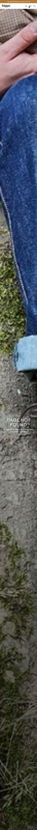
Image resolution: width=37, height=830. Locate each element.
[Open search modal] (26, 6)
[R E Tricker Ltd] (6, 6)
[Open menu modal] (34, 6)
